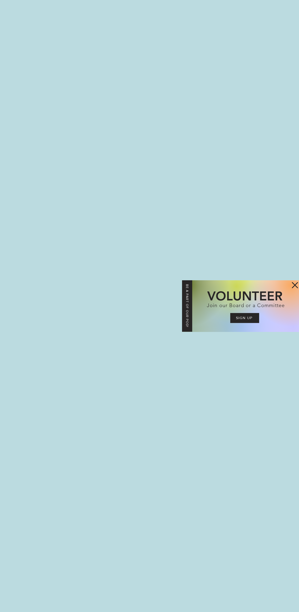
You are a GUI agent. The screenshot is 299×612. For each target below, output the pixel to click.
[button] (295, 285)
